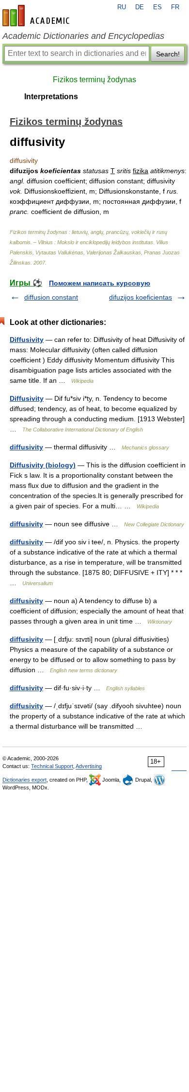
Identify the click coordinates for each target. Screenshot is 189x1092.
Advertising (89, 766)
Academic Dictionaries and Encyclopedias (83, 36)
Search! (168, 54)
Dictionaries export (24, 780)
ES (157, 7)
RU (121, 7)
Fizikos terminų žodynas (94, 79)
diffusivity (26, 447)
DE (139, 7)
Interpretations (51, 96)
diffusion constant (51, 297)
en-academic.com (37, 15)
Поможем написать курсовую (99, 283)
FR (175, 7)
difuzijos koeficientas (140, 297)
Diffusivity (27, 339)
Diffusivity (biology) (43, 465)
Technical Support (52, 766)
